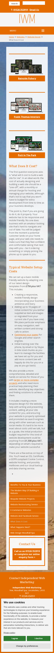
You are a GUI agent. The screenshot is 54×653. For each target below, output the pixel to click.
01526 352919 (20, 9)
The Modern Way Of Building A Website (24, 491)
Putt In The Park (27, 155)
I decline (39, 638)
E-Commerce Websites (20, 510)
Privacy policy (9, 633)
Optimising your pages (26, 334)
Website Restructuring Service (24, 504)
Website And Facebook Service (24, 516)
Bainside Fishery (27, 78)
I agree (14, 638)
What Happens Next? (20, 527)
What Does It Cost (18, 521)
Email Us (34, 9)
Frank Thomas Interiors (27, 116)
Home (11, 37)
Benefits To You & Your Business (25, 484)
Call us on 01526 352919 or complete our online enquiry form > (27, 554)
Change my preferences (27, 646)
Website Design (34, 37)
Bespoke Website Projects (22, 498)
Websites (21, 37)
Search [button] (14, 3)
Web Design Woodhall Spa (22, 532)
